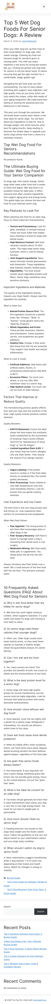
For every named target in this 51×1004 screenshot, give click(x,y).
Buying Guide (13, 878)
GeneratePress (39, 1000)
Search (7, 906)
